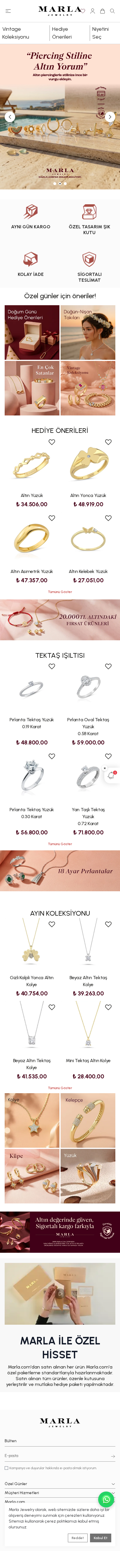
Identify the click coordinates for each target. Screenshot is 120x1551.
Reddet (78, 1538)
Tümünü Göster (60, 592)
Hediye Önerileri (62, 33)
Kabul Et (100, 1538)
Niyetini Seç (100, 33)
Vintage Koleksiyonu (15, 33)
